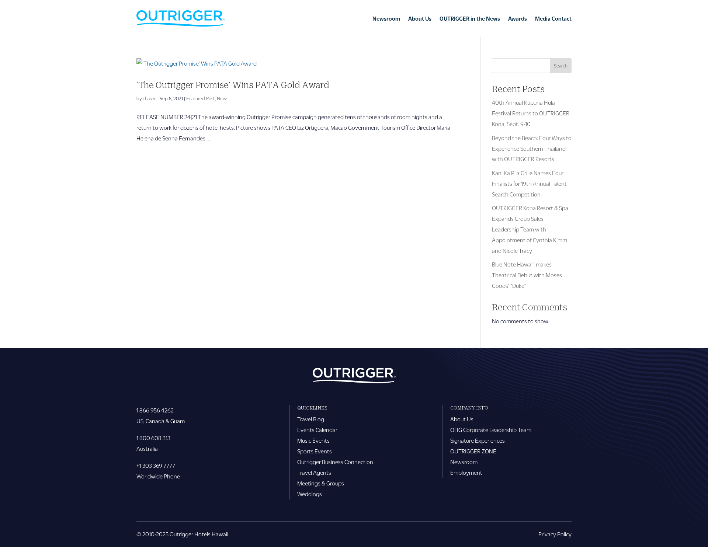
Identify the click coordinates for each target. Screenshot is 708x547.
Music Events (313, 440)
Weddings (309, 494)
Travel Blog (310, 419)
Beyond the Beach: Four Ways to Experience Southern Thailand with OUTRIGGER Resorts (532, 148)
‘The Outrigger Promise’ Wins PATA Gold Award (232, 85)
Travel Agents (314, 472)
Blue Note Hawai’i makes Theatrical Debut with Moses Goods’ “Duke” (527, 275)
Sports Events (314, 451)
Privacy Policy (555, 534)
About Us (419, 18)
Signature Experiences (477, 440)
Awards (517, 18)
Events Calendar (317, 429)
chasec (149, 98)
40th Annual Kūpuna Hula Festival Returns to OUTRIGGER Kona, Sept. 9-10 (530, 113)
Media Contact (553, 18)
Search (561, 65)
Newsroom (386, 18)
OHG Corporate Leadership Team (490, 429)
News (222, 98)
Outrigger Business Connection (335, 462)
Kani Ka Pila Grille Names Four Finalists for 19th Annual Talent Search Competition (529, 183)
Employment (466, 472)
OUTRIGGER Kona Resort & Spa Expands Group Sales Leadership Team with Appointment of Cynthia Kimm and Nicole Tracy (530, 229)
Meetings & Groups (320, 483)
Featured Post (200, 98)
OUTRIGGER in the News (470, 18)
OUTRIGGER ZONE (473, 451)
